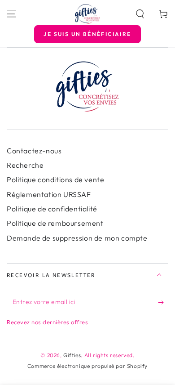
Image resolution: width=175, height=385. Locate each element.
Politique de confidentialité (52, 208)
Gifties (72, 355)
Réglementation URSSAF (49, 194)
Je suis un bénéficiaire (87, 34)
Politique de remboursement (55, 223)
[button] (140, 14)
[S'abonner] (163, 302)
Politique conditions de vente (55, 179)
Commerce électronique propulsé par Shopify (87, 366)
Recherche (25, 165)
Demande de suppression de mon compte (77, 237)
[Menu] (11, 14)
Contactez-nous (34, 150)
